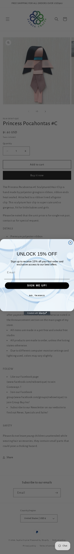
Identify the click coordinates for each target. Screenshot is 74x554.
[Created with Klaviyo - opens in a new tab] (37, 313)
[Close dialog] (70, 243)
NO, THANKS (37, 295)
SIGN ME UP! (37, 285)
